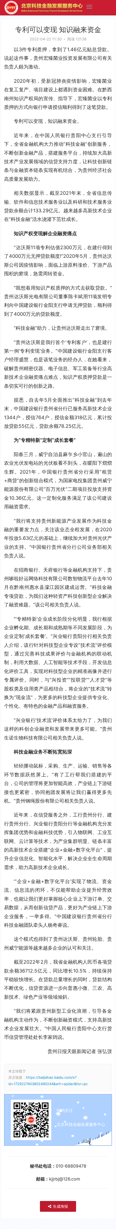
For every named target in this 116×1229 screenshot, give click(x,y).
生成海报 (60, 1206)
